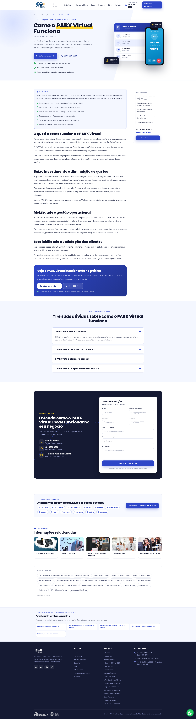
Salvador (43, 512)
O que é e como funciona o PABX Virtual (146, 98)
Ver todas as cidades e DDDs (142, 505)
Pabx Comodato (44, 585)
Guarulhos (102, 512)
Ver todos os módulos (112, 704)
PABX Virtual (109, 653)
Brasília (87, 508)
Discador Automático (46, 580)
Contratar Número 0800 (121, 575)
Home (36, 15)
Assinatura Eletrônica (79, 590)
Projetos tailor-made (111, 687)
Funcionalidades (82, 5)
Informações (45, 15)
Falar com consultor (148, 5)
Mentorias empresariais (112, 690)
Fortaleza (65, 512)
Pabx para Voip (59, 585)
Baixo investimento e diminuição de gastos (144, 104)
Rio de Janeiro (58, 508)
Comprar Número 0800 (101, 575)
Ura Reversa (43, 590)
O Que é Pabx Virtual (143, 580)
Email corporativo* (135, 409)
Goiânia (90, 512)
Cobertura (77, 663)
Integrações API (110, 673)
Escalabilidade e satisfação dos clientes (147, 117)
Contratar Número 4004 (142, 575)
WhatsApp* (133, 418)
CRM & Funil (108, 666)
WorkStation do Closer (112, 680)
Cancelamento (109, 697)
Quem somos (55, 5)
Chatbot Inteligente (81, 575)
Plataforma (78, 656)
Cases (93, 5)
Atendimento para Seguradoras (143, 627)
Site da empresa (108, 427)
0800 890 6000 (69, 56)
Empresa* (105, 418)
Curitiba (99, 508)
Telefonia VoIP (109, 660)
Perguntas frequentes (145, 122)
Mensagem (106, 446)
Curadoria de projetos (112, 683)
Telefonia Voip (129, 585)
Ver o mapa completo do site (47, 634)
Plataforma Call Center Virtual (92, 585)
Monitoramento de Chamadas (121, 580)
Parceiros (101, 5)
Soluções (69, 5)
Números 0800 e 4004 (112, 663)
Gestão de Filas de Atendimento (69, 580)
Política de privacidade (112, 694)
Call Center (108, 656)
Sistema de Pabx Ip (113, 585)
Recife (54, 512)
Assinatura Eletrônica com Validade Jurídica (81, 627)
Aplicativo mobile (110, 677)
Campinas (78, 512)
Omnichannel (108, 670)
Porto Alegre (112, 508)
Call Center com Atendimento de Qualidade (54, 575)
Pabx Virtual (72, 585)
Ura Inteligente (143, 585)
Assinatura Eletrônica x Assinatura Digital (112, 627)
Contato (117, 5)
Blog (109, 5)
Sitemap (77, 677)
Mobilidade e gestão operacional (144, 110)
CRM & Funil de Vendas (59, 590)
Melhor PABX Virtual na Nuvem (96, 580)
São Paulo (43, 508)
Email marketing (110, 700)
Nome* (104, 409)
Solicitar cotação (45, 56)
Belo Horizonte (73, 508)
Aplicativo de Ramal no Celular (48, 627)
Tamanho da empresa (109, 437)
